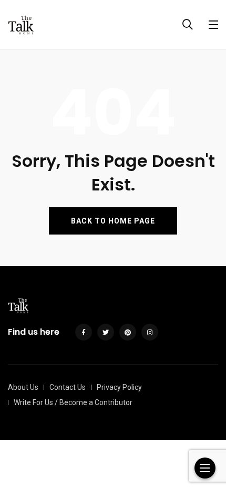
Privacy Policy (119, 387)
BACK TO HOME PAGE (113, 221)
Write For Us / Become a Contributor (73, 402)
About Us (23, 387)
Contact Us (67, 387)
